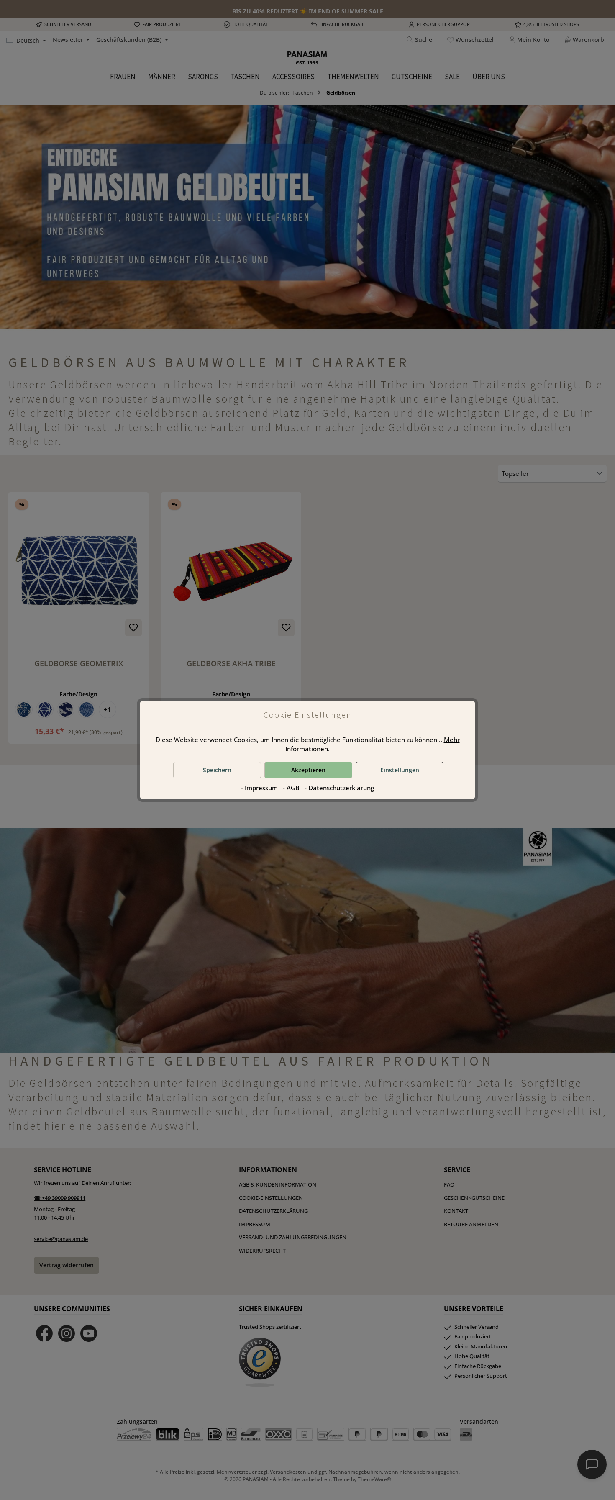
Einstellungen (399, 770)
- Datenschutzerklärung (339, 787)
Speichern (217, 770)
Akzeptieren (308, 770)
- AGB (292, 787)
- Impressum (260, 787)
